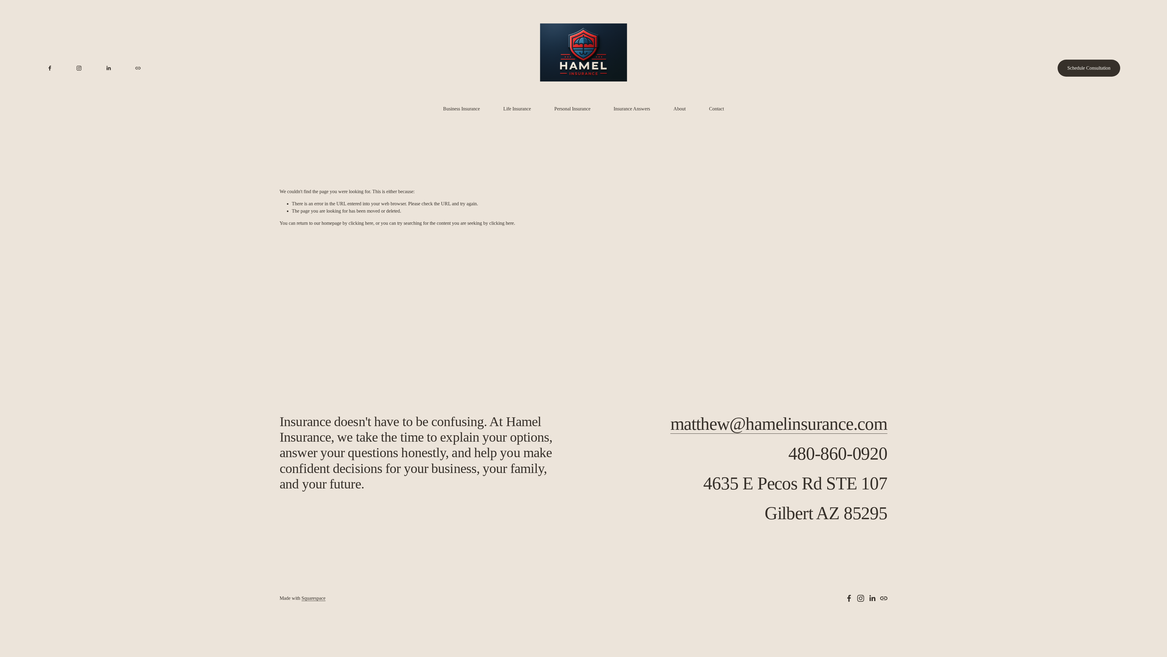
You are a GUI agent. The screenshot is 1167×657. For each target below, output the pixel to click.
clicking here (361, 223)
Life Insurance (517, 108)
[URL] (138, 68)
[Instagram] (79, 68)
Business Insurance (461, 108)
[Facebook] (50, 68)
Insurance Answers (632, 108)
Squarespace (313, 598)
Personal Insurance (572, 108)
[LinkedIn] (108, 68)
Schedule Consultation (1088, 68)
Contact (716, 108)
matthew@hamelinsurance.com (778, 424)
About (679, 108)
